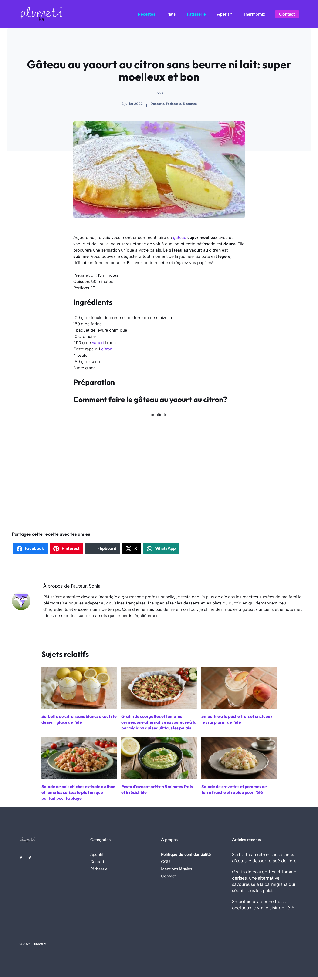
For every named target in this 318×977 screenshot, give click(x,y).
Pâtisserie (196, 14)
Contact (287, 14)
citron (106, 349)
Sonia (159, 93)
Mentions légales (176, 868)
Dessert (97, 861)
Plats (171, 14)
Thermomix (254, 14)
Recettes (146, 14)
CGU (165, 861)
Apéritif (224, 14)
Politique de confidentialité (186, 854)
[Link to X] (21, 857)
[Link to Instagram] (29, 857)
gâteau (179, 237)
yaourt (98, 342)
